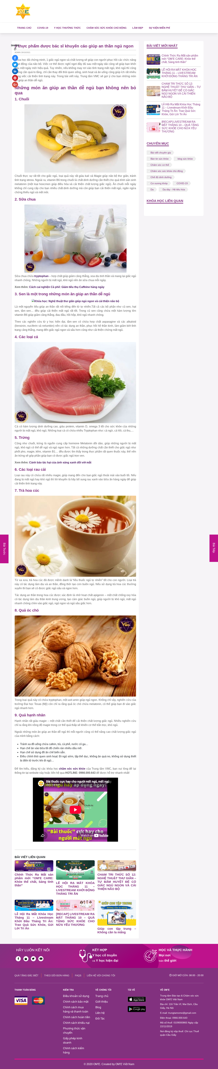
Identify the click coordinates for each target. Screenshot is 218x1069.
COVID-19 (42, 27)
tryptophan (41, 276)
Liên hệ (100, 1013)
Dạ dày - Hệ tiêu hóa (174, 189)
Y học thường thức (67, 27)
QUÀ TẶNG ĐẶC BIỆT (26, 975)
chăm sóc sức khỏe (72, 768)
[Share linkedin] (15, 71)
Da (152, 189)
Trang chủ (24, 27)
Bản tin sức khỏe (160, 158)
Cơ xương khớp (159, 183)
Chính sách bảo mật (76, 1001)
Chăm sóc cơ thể (160, 165)
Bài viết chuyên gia (161, 152)
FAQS (78, 975)
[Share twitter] (15, 65)
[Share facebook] (15, 58)
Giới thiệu (101, 1001)
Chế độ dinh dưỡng (161, 177)
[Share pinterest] (15, 78)
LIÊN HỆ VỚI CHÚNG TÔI (101, 975)
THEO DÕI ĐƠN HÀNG (56, 975)
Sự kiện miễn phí (159, 27)
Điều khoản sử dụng (76, 996)
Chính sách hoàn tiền (76, 1017)
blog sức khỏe (185, 158)
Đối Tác (100, 1018)
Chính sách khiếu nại (76, 1023)
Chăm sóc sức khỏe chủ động (107, 27)
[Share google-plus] (15, 85)
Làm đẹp (137, 27)
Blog (98, 1007)
